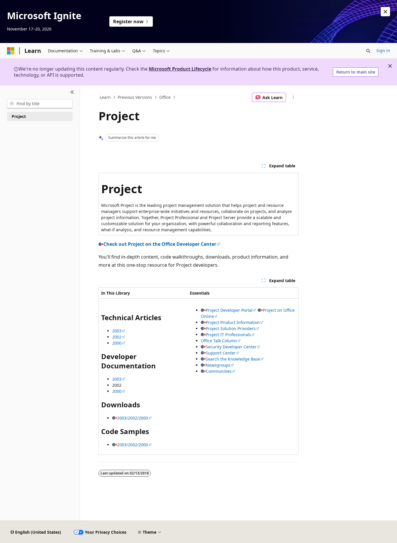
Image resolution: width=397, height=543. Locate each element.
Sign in (383, 50)
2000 (116, 343)
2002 (116, 337)
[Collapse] (72, 92)
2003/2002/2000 (132, 418)
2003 (116, 331)
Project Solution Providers (231, 328)
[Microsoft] (11, 51)
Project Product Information (233, 322)
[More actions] (293, 97)
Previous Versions (135, 97)
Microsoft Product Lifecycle (180, 69)
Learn (105, 97)
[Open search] (368, 51)
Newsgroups (218, 365)
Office (165, 97)
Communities (219, 371)
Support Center (221, 353)
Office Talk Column (219, 340)
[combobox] (40, 103)
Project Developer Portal (229, 310)
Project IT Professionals (228, 334)
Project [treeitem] (19, 116)
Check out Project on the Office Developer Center (159, 244)
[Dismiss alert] (385, 11)
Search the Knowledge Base (233, 359)
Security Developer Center (231, 347)
